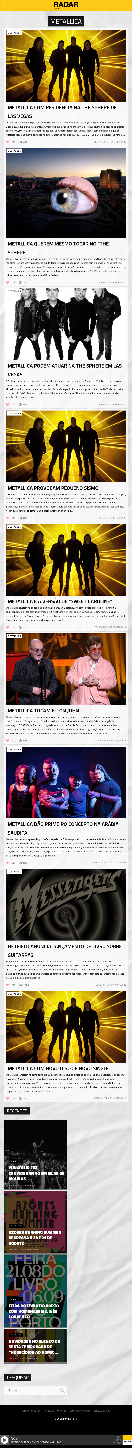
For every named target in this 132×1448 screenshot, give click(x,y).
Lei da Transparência (80, 1410)
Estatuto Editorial (102, 1410)
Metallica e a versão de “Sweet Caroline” (60, 601)
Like (12, 142)
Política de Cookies (30, 1410)
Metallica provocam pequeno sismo (53, 488)
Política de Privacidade (55, 1410)
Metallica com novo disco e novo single (58, 1068)
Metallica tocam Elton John (43, 710)
